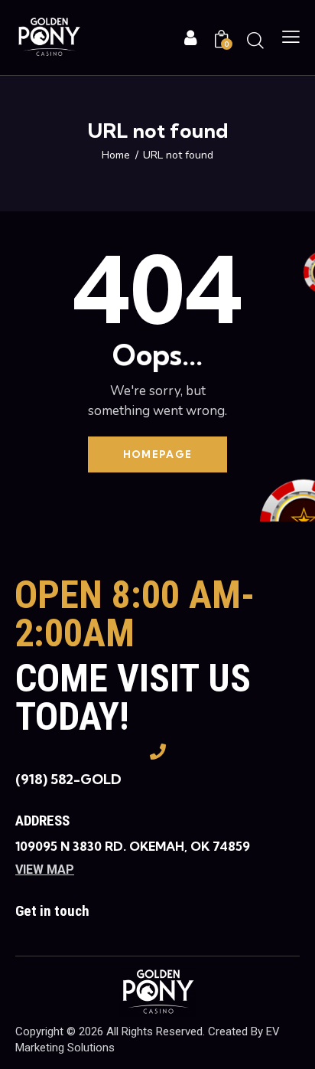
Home (116, 155)
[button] (291, 37)
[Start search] (255, 40)
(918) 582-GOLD (68, 779)
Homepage (157, 454)
